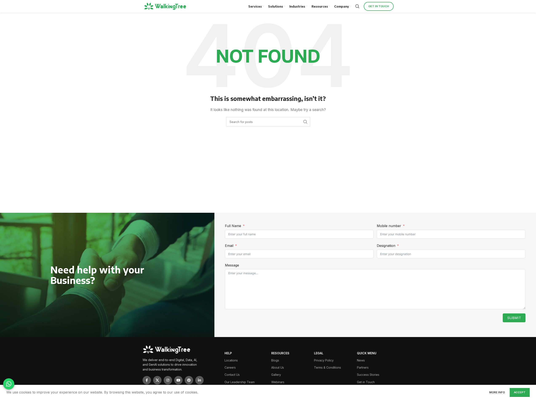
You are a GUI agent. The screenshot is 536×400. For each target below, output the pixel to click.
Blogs (275, 360)
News (361, 360)
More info (497, 392)
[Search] (357, 6)
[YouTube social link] (178, 380)
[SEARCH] (305, 122)
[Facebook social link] (147, 380)
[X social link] (157, 380)
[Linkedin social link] (199, 380)
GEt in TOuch (378, 6)
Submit (514, 318)
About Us (277, 367)
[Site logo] (166, 6)
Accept (519, 392)
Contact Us (232, 374)
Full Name (233, 226)
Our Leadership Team (240, 382)
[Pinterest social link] (189, 380)
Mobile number (389, 226)
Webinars (277, 382)
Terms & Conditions (327, 367)
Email (229, 245)
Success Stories (368, 374)
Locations (231, 360)
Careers (230, 367)
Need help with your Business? (97, 275)
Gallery (276, 374)
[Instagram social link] (168, 380)
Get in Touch (366, 382)
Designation (386, 245)
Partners (363, 367)
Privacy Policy (324, 360)
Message (232, 265)
